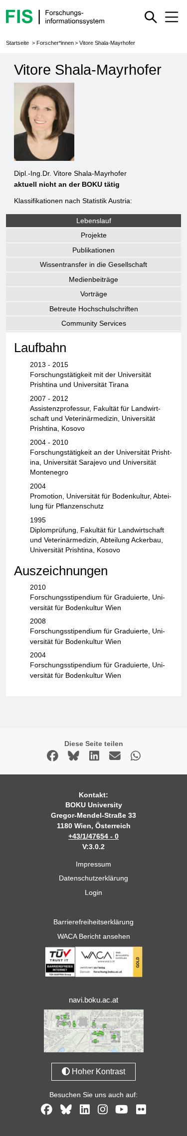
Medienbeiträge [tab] (93, 279)
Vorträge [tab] (93, 294)
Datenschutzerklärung (93, 878)
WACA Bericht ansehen (93, 936)
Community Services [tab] (93, 323)
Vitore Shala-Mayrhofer (107, 43)
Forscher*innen (55, 43)
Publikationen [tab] (93, 250)
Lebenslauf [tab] (93, 221)
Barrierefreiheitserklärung (93, 922)
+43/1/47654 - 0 (93, 836)
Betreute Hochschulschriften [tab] (93, 309)
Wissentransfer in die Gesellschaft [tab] (93, 264)
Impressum (93, 864)
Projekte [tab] (94, 235)
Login (93, 892)
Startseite (17, 43)
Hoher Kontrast (97, 1071)
